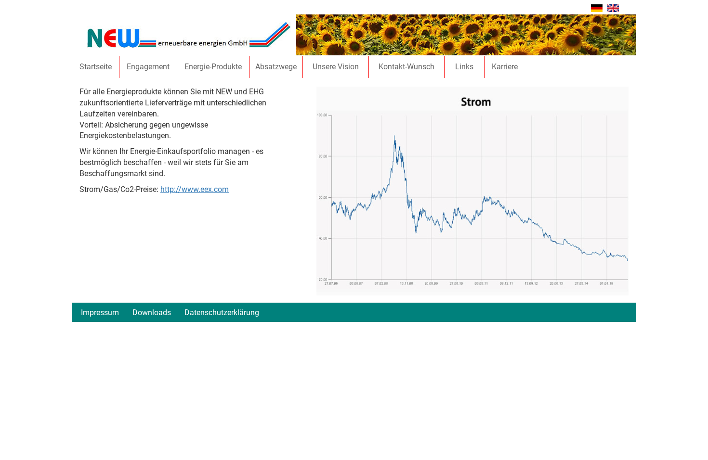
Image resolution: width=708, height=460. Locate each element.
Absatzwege (276, 66)
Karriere (505, 66)
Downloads (151, 312)
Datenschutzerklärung (221, 312)
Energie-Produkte (213, 66)
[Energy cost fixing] (613, 7)
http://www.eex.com (194, 189)
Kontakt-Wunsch (406, 66)
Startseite (95, 66)
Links (464, 66)
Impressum (100, 312)
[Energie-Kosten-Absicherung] (597, 7)
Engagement (148, 66)
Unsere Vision (336, 66)
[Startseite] (188, 34)
